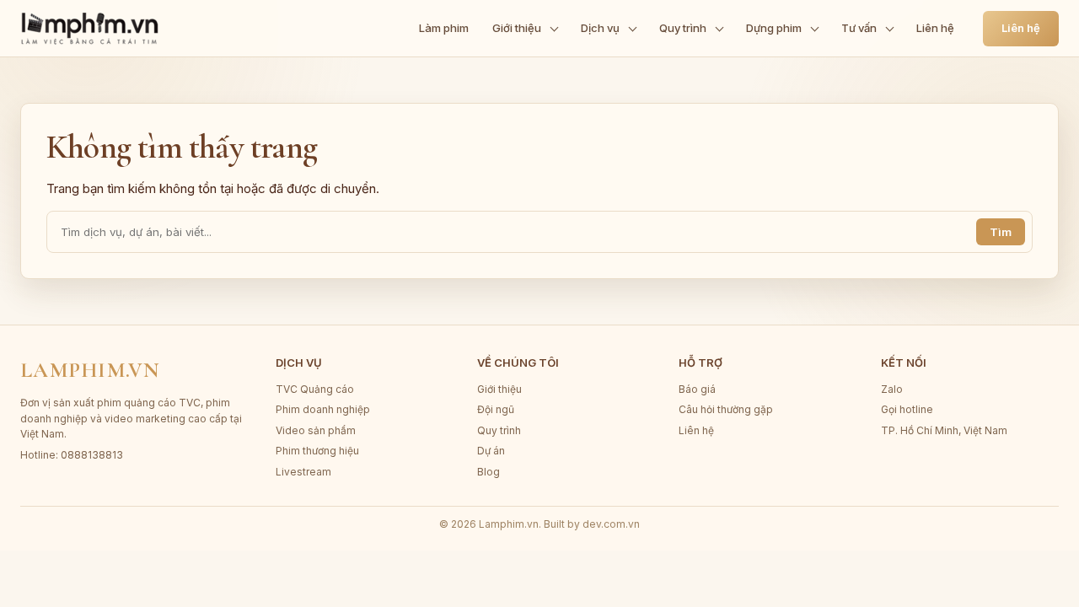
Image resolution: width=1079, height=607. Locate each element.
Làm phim (444, 28)
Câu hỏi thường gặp (726, 409)
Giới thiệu (516, 28)
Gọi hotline (907, 409)
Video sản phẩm (316, 430)
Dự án (491, 450)
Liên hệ (935, 28)
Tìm (1001, 232)
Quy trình (682, 28)
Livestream (303, 471)
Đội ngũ (495, 409)
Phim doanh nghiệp (323, 409)
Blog (488, 471)
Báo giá (697, 389)
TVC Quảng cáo (315, 389)
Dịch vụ (600, 28)
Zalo (892, 389)
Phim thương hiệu (317, 450)
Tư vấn (859, 28)
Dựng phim (774, 28)
